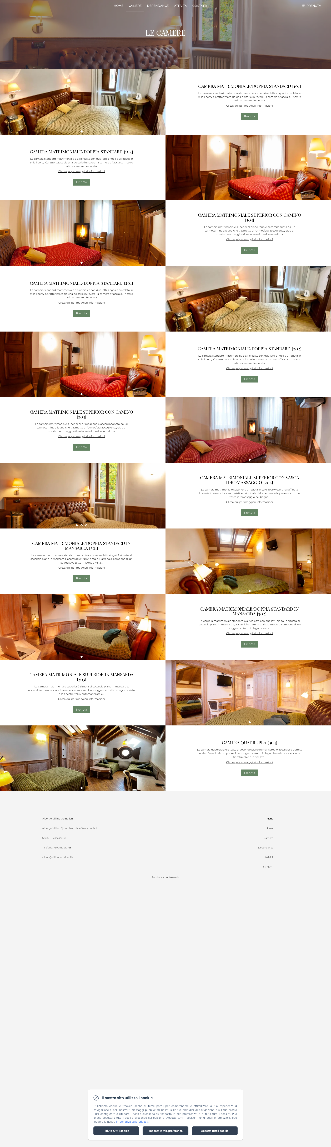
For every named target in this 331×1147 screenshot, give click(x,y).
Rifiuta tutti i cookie (116, 1130)
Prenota (249, 116)
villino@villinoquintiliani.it (57, 857)
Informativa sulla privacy (132, 1121)
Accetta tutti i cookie (214, 1130)
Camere (135, 5)
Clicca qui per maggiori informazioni (249, 105)
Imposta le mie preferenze (166, 1130)
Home (118, 5)
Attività (180, 5)
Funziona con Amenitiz (165, 877)
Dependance (158, 5)
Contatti (199, 5)
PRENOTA (314, 5)
